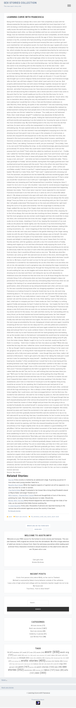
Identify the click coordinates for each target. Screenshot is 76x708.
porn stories (45, 667)
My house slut (38, 586)
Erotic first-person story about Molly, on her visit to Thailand (38, 577)
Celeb (33, 658)
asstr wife (63, 655)
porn (24, 667)
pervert (13, 667)
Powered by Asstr (38, 699)
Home (4, 680)
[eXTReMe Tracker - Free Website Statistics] (38, 702)
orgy (63, 664)
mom (50, 664)
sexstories (30, 670)
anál (41, 516)
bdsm (16, 658)
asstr (10, 516)
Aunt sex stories (36, 631)
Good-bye (38, 529)
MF (44, 664)
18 (32, 516)
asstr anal (55, 516)
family (59, 661)
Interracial (28, 664)
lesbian (37, 664)
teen (60, 670)
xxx (40, 672)
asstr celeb (19, 655)
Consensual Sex (59, 658)
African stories (36, 625)
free (15, 664)
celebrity (40, 658)
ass (45, 516)
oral (56, 664)
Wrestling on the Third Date (38, 525)
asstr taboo (52, 655)
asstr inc (28, 655)
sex (58, 667)
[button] (69, 6)
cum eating (16, 661)
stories (40, 670)
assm (40, 652)
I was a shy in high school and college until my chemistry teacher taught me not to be (38, 583)
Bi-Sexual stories (14, 511)
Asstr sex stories (21, 516)
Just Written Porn (36, 636)
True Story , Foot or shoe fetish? (38, 588)
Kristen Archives (38, 562)
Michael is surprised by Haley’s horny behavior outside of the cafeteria (38, 580)
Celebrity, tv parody (36, 634)
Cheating (49, 658)
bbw (10, 658)
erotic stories (33, 660)
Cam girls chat (38, 559)
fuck (21, 664)
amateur (36, 516)
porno (33, 667)
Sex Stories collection (20, 2)
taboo (49, 670)
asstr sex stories (40, 655)
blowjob (24, 658)
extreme (50, 661)
